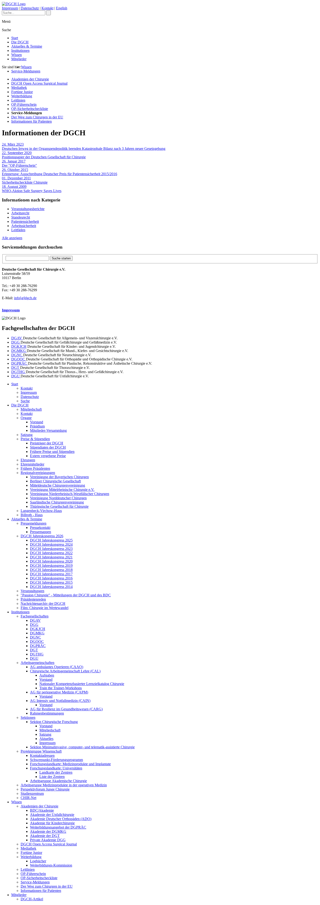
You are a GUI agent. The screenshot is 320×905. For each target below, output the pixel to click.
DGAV (17, 338)
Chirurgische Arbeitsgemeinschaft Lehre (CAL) (65, 671)
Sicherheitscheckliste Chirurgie (25, 180)
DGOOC (18, 359)
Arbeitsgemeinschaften (37, 663)
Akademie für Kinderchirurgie (52, 823)
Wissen (16, 55)
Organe (26, 418)
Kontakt (47, 8)
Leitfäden (18, 230)
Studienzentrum (32, 793)
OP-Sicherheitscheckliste (29, 109)
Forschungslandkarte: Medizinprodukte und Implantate (70, 764)
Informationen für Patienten (31, 121)
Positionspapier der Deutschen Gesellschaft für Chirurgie (44, 155)
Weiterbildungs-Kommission (51, 865)
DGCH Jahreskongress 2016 (51, 578)
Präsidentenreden (33, 599)
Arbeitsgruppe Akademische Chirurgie (58, 781)
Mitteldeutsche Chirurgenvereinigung (57, 485)
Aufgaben (46, 675)
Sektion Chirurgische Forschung (54, 722)
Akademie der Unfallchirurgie (52, 815)
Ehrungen (28, 460)
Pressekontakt (40, 528)
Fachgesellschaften (34, 616)
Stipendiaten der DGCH (48, 447)
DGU (16, 376)
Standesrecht (20, 217)
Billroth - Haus (32, 515)
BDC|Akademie (42, 810)
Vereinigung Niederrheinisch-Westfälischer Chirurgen (69, 494)
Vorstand (36, 422)
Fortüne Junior (22, 92)
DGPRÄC (19, 363)
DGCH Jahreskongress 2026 (42, 536)
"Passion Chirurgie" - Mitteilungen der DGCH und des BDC (66, 595)
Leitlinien (18, 100)
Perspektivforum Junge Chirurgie (45, 789)
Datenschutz (30, 8)
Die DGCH (20, 42)
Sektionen (28, 717)
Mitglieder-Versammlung (48, 430)
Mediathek (19, 88)
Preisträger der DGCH (46, 443)
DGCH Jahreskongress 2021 (51, 557)
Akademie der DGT (45, 836)
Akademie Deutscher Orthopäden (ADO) (60, 819)
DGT (15, 368)
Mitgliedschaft (31, 409)
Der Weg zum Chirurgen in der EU (37, 117)
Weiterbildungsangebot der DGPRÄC (58, 827)
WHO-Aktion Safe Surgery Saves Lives (31, 189)
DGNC (17, 355)
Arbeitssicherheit (23, 226)
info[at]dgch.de (25, 298)
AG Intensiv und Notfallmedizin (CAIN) (60, 701)
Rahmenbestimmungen (47, 713)
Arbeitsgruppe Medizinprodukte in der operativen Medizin (64, 785)
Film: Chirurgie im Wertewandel (44, 608)
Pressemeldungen (33, 523)
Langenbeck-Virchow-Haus (41, 511)
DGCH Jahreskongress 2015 (51, 582)
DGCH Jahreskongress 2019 (51, 566)
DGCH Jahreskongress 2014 (51, 587)
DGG (16, 342)
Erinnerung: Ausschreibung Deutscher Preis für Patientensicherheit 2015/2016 (59, 172)
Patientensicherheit (25, 221)
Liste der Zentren (52, 777)
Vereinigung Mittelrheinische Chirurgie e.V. (62, 490)
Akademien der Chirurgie (30, 79)
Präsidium (37, 426)
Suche (25, 401)
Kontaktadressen (42, 755)
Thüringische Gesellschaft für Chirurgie (59, 506)
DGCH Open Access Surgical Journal (39, 83)
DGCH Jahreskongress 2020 (51, 561)
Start (14, 38)
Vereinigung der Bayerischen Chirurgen (59, 477)
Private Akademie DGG (48, 840)
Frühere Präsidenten (35, 468)
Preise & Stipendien (35, 439)
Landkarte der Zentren (55, 772)
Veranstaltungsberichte (28, 209)
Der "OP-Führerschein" (19, 163)
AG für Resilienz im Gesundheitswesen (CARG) (66, 709)
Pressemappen (40, 532)
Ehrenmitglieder (32, 464)
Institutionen (20, 51)
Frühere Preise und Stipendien (52, 452)
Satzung (27, 435)
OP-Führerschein (24, 104)
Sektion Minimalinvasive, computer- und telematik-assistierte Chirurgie (82, 747)
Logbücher (38, 861)
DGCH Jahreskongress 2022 (51, 553)
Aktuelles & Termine (26, 46)
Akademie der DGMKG (48, 831)
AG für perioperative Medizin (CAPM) (59, 692)
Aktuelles (46, 739)
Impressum (10, 8)
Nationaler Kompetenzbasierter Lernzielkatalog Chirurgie (81, 684)
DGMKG (19, 351)
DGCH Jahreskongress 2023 (51, 549)
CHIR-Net (28, 798)
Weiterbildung (21, 96)
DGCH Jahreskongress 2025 (51, 540)
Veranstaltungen (32, 591)
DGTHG (18, 372)
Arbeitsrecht (20, 213)
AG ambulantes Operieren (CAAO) (56, 667)
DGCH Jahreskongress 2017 (51, 574)
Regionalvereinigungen (38, 473)
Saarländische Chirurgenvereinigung (57, 502)
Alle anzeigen (12, 238)
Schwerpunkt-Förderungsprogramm (56, 760)
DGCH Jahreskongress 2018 (51, 570)
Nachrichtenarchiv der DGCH (43, 604)
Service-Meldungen (25, 71)
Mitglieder (18, 59)
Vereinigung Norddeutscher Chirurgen (58, 498)
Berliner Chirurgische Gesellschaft (55, 481)
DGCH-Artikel (32, 899)
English (61, 8)
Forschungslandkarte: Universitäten (56, 768)
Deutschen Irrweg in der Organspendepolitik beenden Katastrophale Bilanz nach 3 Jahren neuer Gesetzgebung (83, 146)
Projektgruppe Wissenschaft (41, 751)
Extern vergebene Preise (48, 456)
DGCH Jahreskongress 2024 (51, 544)
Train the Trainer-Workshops (60, 688)
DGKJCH (18, 346)
